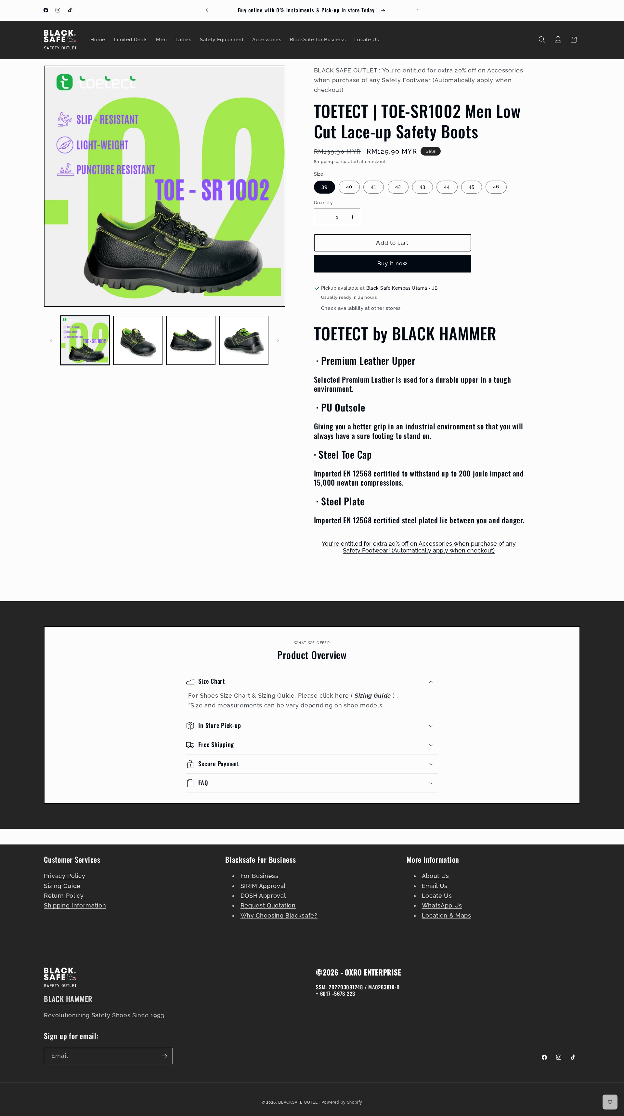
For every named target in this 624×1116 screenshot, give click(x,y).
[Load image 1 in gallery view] (85, 340)
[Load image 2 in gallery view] (137, 340)
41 (373, 187)
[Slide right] (278, 340)
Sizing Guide (62, 885)
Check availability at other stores (361, 308)
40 (349, 187)
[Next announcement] (417, 10)
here (342, 695)
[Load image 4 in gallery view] (243, 340)
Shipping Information (75, 905)
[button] (542, 39)
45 (471, 187)
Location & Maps (446, 915)
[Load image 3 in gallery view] (190, 340)
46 (496, 187)
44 (447, 187)
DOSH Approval (263, 896)
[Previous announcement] (207, 10)
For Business (259, 876)
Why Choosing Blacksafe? (279, 915)
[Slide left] (51, 340)
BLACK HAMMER (68, 998)
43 (422, 187)
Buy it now (392, 263)
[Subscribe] (164, 1055)
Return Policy (64, 896)
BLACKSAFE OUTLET (299, 1102)
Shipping (323, 161)
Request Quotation (268, 905)
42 (398, 187)
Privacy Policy (64, 876)
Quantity (323, 203)
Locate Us (437, 896)
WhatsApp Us (442, 905)
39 (324, 187)
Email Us (435, 885)
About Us (435, 876)
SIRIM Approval (263, 885)
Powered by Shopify (341, 1102)
